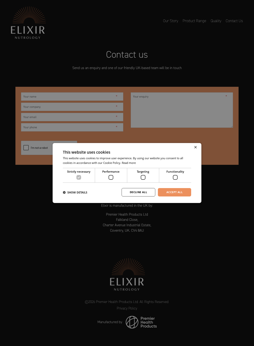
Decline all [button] (138, 192)
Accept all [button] (174, 192)
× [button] (195, 147)
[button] (75, 192)
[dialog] (127, 173)
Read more (129, 163)
